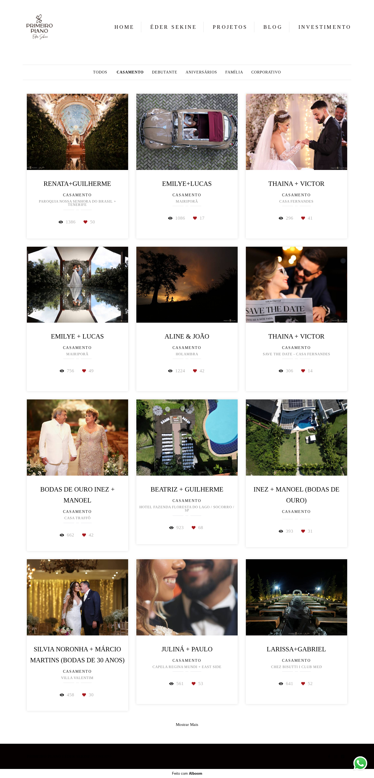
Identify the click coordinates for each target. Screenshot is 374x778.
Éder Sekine (173, 27)
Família (234, 72)
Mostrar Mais (187, 724)
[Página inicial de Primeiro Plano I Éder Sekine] (41, 27)
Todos (100, 72)
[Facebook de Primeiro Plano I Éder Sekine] (329, 757)
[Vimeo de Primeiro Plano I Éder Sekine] (342, 757)
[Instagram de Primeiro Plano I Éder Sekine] (335, 757)
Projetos (230, 27)
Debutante (164, 72)
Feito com (187, 773)
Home (124, 27)
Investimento (324, 27)
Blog (272, 27)
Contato (102, 757)
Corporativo (266, 72)
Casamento (130, 72)
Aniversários (201, 72)
